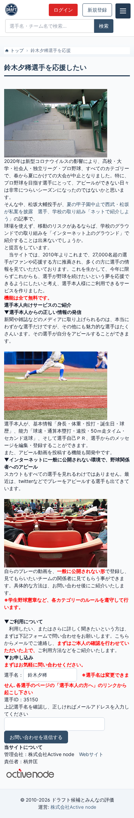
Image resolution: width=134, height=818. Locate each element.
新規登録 (97, 10)
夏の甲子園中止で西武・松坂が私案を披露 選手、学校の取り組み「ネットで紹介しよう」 (66, 211)
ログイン (63, 10)
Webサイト (91, 754)
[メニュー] (123, 10)
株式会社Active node (73, 807)
